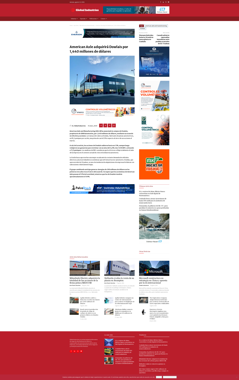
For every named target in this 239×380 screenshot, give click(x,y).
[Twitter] (166, 2)
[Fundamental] (136, 10)
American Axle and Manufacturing (156, 26)
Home (71, 25)
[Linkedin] (163, 2)
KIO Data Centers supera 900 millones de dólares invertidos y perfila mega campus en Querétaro (153, 370)
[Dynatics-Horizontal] (102, 118)
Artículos (142, 275)
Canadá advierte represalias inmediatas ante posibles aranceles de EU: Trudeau (162, 39)
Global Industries (80, 126)
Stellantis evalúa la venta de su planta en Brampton (119, 279)
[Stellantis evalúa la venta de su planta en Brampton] (119, 268)
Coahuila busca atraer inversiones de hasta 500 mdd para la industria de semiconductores (152, 201)
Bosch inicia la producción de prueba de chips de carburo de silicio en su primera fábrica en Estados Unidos (89, 313)
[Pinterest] (109, 125)
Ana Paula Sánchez (75, 285)
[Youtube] (168, 2)
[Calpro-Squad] (154, 145)
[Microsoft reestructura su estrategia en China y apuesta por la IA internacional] (154, 268)
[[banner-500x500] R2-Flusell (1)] (154, 179)
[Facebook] (161, 2)
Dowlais (142, 28)
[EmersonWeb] (102, 39)
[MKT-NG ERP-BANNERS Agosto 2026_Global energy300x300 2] (154, 76)
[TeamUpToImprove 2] (154, 245)
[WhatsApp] (114, 125)
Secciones (76, 25)
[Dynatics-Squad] (154, 110)
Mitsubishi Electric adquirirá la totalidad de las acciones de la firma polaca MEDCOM (85, 280)
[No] (237, 377)
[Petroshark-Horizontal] (102, 195)
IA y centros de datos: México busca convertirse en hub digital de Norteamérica (152, 194)
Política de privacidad (170, 377)
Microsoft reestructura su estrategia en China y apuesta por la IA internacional (153, 280)
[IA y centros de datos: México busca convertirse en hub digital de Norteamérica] (108, 342)
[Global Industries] (71, 126)
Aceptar (159, 377)
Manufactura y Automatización (87, 25)
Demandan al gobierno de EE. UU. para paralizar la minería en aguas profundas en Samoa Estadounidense (154, 208)
